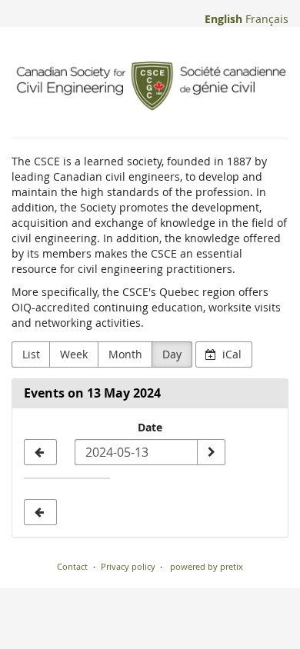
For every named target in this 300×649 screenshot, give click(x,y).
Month (125, 354)
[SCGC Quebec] (150, 86)
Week (74, 354)
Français (266, 19)
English (223, 19)
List (31, 354)
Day (172, 354)
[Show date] (211, 452)
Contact (72, 566)
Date (150, 427)
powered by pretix (206, 566)
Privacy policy (128, 566)
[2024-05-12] (40, 452)
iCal (230, 354)
